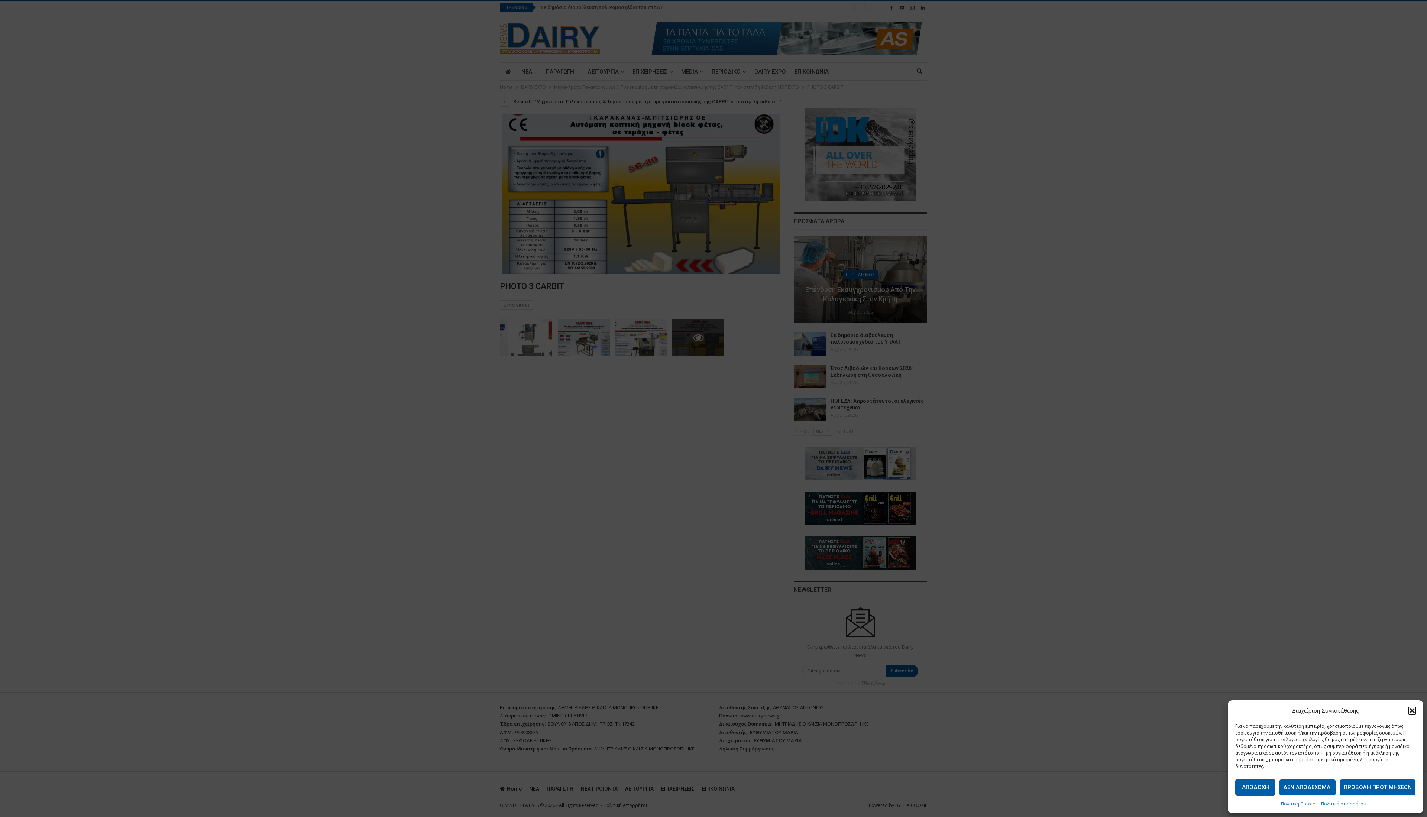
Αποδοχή (1255, 787)
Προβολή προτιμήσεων (1378, 787)
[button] (1412, 710)
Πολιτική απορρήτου (1343, 804)
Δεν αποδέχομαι (1307, 787)
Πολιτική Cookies (1299, 804)
